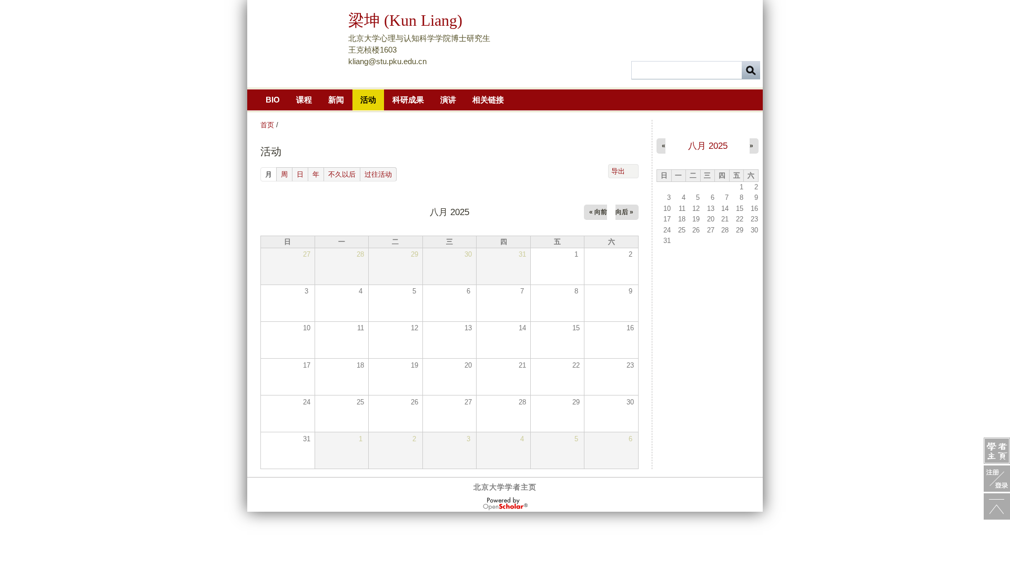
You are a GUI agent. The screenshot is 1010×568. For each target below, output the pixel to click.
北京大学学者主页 (505, 487)
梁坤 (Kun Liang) (405, 20)
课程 (304, 99)
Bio (273, 99)
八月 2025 (708, 146)
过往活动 (378, 174)
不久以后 (342, 174)
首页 (267, 125)
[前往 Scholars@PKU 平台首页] (997, 451)
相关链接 (488, 99)
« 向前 (598, 212)
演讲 (448, 99)
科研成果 (408, 99)
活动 (368, 99)
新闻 (336, 99)
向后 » (624, 212)
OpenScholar (505, 504)
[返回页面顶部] (997, 506)
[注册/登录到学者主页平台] (997, 478)
